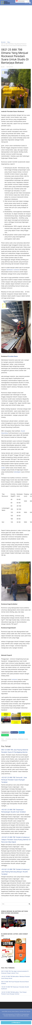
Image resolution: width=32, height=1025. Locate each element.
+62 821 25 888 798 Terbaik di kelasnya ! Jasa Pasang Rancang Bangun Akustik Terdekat (15, 871)
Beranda (3, 42)
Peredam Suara (13, 356)
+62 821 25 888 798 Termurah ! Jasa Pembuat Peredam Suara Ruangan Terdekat (14, 780)
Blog (8, 42)
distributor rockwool (12, 269)
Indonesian (21, 1)
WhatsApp (5, 735)
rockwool (14, 679)
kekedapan (17, 472)
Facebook (14, 732)
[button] (16, 1022)
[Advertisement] (16, 22)
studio (3, 468)
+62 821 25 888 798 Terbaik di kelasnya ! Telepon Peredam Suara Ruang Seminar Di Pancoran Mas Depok (15, 839)
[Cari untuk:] (16, 903)
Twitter (22, 732)
